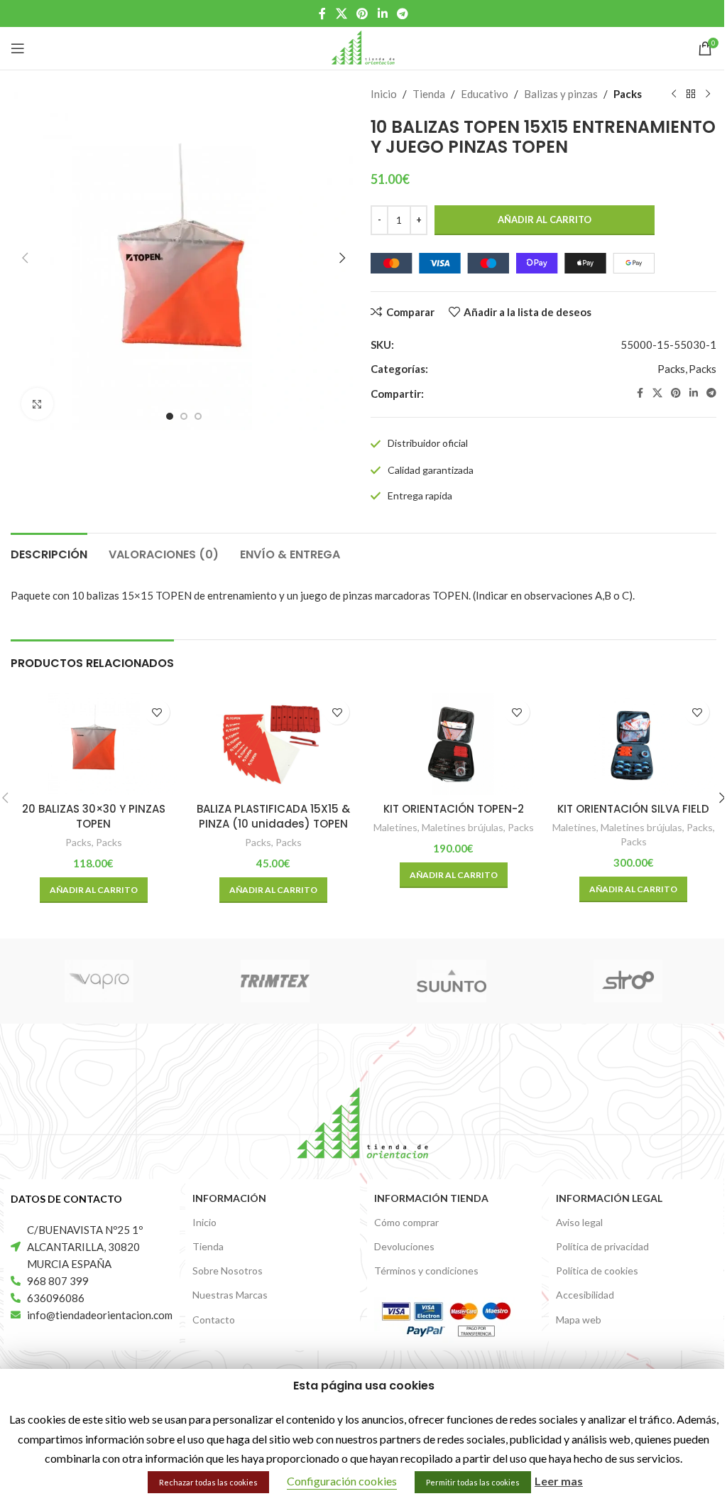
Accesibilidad (585, 1295)
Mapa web (578, 1319)
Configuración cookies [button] (342, 1481)
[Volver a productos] (690, 94)
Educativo (484, 93)
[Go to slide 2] (183, 416)
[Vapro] (99, 981)
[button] (25, 258)
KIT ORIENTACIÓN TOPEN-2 (453, 808)
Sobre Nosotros (227, 1270)
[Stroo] (628, 981)
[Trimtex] (275, 981)
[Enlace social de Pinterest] (362, 13)
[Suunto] (452, 981)
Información (229, 1198)
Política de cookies (597, 1270)
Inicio (384, 93)
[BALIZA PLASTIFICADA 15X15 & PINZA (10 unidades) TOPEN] (274, 744)
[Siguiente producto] (707, 94)
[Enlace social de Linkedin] (382, 13)
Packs (627, 93)
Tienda (428, 93)
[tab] (49, 553)
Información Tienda (431, 1198)
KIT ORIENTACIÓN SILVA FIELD (633, 808)
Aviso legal (579, 1222)
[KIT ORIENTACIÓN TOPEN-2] (454, 744)
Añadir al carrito (544, 219)
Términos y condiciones (426, 1270)
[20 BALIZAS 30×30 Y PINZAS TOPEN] (94, 744)
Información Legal (609, 1198)
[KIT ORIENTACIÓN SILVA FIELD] (634, 744)
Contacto (213, 1319)
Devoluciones (404, 1246)
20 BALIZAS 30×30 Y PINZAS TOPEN (93, 816)
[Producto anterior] (673, 94)
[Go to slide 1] (169, 416)
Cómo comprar (406, 1222)
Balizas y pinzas (561, 93)
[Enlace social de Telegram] (402, 13)
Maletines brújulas (462, 827)
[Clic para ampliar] (37, 404)
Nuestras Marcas (230, 1295)
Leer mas (559, 1481)
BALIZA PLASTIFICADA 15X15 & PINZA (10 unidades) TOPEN (273, 816)
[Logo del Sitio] (363, 46)
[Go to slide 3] (198, 416)
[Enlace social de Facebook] (322, 13)
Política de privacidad (602, 1246)
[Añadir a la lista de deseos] (157, 712)
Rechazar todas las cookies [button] (208, 1482)
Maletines (395, 827)
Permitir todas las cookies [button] (473, 1482)
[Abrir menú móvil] (18, 48)
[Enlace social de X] (341, 13)
